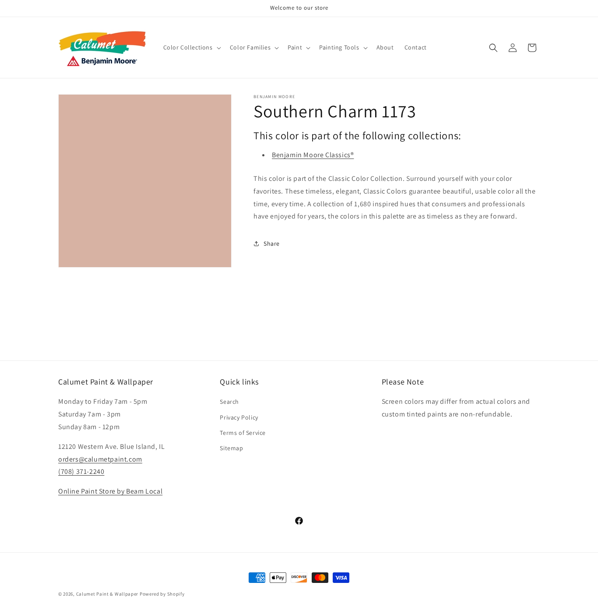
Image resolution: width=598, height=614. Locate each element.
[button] (191, 47)
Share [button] (272, 243)
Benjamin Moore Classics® (313, 154)
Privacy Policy (239, 417)
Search (229, 402)
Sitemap (231, 448)
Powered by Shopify (162, 594)
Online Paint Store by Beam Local (110, 491)
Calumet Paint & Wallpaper (107, 594)
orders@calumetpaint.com (100, 459)
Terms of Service (243, 433)
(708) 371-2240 (81, 471)
